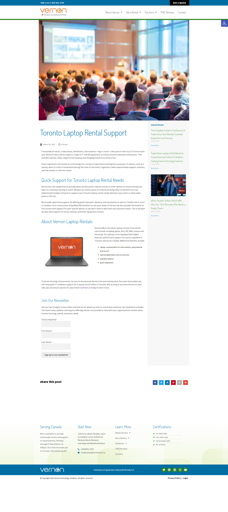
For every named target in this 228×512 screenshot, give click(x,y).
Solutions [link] (149, 12)
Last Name (47, 342)
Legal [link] (185, 478)
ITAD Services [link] (167, 12)
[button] (155, 382)
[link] (224, 23)
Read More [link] (155, 145)
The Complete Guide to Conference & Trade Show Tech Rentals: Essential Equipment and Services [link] (168, 134)
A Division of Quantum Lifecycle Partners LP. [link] (114, 469)
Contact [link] (182, 12)
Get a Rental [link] (132, 12)
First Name (47, 331)
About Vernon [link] (113, 12)
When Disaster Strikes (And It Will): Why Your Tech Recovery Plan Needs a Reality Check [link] (168, 204)
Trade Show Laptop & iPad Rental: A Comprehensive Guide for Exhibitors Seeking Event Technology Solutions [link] (167, 157)
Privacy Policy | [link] (175, 478)
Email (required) (49, 319)
